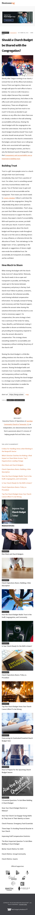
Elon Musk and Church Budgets (12, 465)
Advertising (23, 904)
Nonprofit (5, 32)
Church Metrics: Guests (10, 859)
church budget (19, 400)
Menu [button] (31, 3)
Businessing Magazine (8, 3)
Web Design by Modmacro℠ (19, 909)
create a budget (9, 198)
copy (27, 394)
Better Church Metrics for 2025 (12, 849)
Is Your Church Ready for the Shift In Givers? (17, 483)
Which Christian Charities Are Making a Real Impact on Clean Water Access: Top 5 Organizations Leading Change (17, 458)
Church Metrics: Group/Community (14, 854)
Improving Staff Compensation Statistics (16, 836)
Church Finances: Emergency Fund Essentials (17, 823)
